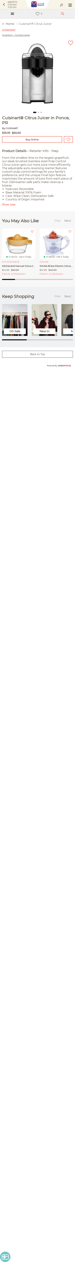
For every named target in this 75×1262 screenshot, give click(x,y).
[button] (34, 112)
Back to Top (37, 354)
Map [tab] (54, 151)
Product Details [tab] (14, 151)
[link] (37, 14)
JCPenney (9, 29)
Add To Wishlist (68, 139)
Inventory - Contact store (16, 35)
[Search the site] (61, 5)
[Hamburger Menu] (12, 14)
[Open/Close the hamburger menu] (70, 5)
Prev (58, 220)
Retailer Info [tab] (38, 151)
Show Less (8, 204)
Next (67, 220)
